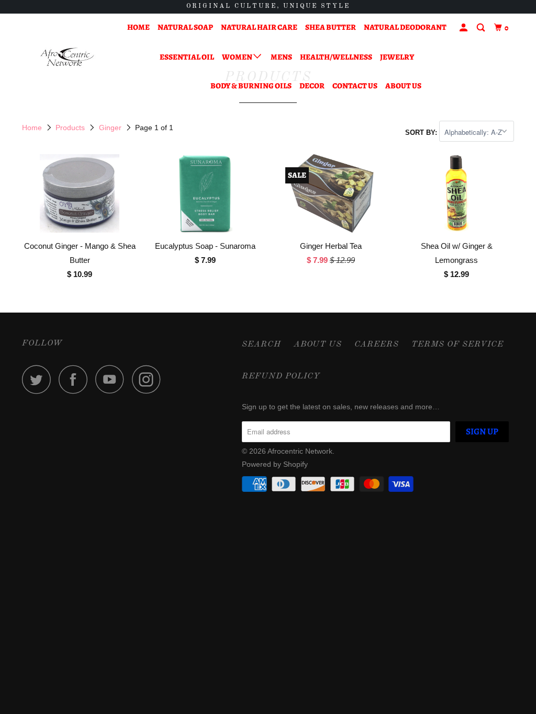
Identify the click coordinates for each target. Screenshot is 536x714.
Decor (312, 85)
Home (138, 27)
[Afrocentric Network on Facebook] (76, 379)
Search (261, 344)
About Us (403, 85)
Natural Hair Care (259, 27)
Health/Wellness (336, 57)
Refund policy (281, 376)
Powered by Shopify (275, 464)
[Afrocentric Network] (64, 57)
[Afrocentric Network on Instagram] (149, 379)
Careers (376, 344)
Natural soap (185, 27)
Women (237, 57)
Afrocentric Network (299, 451)
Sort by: (422, 132)
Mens (281, 57)
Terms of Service (457, 344)
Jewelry (397, 57)
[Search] (481, 28)
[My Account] (464, 28)
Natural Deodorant (405, 27)
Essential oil (187, 57)
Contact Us (354, 85)
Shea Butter (330, 27)
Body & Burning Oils (251, 85)
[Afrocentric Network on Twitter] (39, 379)
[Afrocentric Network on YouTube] (112, 379)
